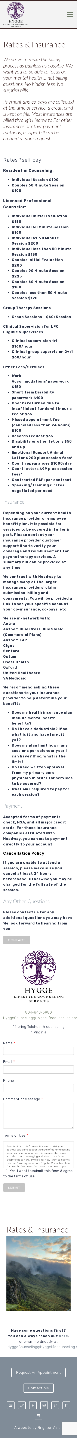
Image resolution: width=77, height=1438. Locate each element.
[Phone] (22, 1405)
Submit (14, 1187)
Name (9, 1043)
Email (9, 1062)
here (63, 1336)
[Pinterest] (55, 1405)
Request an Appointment (38, 1373)
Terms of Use (15, 1135)
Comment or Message (23, 1099)
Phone (8, 1080)
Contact (16, 940)
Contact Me (38, 1388)
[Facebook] (33, 1405)
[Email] (11, 1405)
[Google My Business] (38, 1415)
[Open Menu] (70, 14)
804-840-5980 (38, 1012)
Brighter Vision (50, 1428)
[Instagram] (44, 1405)
